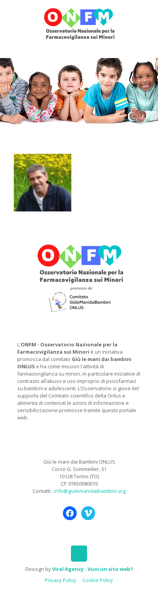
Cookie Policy (97, 580)
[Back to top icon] (79, 553)
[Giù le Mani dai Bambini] (79, 23)
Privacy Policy (60, 580)
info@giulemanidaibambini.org (89, 490)
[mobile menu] (147, 15)
